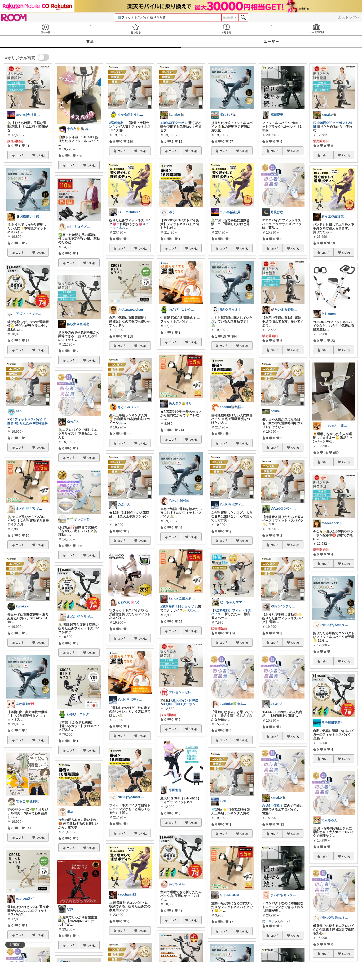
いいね (41, 155)
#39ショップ (185, 606)
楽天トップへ (349, 17)
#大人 (191, 610)
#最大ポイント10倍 (184, 700)
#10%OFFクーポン (174, 123)
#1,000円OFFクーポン (180, 704)
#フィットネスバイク (28, 419)
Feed (45, 28)
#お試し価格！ (272, 806)
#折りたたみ (23, 423)
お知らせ (226, 28)
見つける (136, 28)
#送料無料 (40, 423)
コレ (18, 155)
